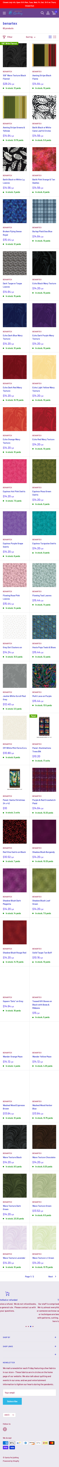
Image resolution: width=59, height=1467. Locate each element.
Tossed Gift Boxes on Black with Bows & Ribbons (42, 1004)
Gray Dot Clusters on (12, 647)
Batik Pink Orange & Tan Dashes (43, 181)
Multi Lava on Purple (42, 696)
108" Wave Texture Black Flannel (14, 77)
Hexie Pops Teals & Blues (44, 647)
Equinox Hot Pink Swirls (14, 491)
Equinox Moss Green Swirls (41, 493)
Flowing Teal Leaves (41, 595)
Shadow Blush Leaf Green (41, 902)
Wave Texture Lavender (14, 1258)
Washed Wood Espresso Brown (14, 1107)
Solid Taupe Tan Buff (42, 952)
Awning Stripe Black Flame (41, 77)
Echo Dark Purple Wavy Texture (43, 337)
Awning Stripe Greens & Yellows (14, 129)
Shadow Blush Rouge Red (14, 952)
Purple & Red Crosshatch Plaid (44, 802)
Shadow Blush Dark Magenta (12, 902)
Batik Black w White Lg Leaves (13, 181)
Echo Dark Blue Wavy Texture (12, 337)
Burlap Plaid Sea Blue (42, 231)
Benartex (7, 71)
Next (50, 1276)
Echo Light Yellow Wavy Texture (43, 389)
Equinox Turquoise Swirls (44, 543)
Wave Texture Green (41, 1206)
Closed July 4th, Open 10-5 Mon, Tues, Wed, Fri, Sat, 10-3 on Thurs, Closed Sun (29, 4)
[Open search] (42, 13)
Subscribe (12, 1401)
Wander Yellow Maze (41, 1056)
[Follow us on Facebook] (5, 1429)
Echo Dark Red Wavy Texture (12, 389)
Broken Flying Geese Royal (12, 233)
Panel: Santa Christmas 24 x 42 (14, 802)
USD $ (6, 1415)
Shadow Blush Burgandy (43, 852)
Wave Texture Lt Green (43, 1258)
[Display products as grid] (50, 37)
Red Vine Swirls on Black (14, 852)
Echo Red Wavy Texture (43, 439)
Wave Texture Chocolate (43, 1157)
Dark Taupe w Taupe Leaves (12, 285)
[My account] (48, 13)
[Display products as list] (55, 37)
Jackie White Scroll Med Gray (14, 698)
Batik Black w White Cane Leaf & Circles (41, 129)
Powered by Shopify (11, 1461)
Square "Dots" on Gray (13, 1001)
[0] (54, 13)
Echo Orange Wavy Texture (11, 441)
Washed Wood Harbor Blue (42, 1107)
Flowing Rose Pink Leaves (11, 597)
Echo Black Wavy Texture (44, 283)
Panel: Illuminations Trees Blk (41, 750)
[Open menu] (4, 13)
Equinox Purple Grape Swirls (13, 545)
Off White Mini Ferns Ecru (15, 748)
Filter (9, 37)
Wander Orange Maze (12, 1056)
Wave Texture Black (12, 1157)
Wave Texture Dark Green (12, 1207)
